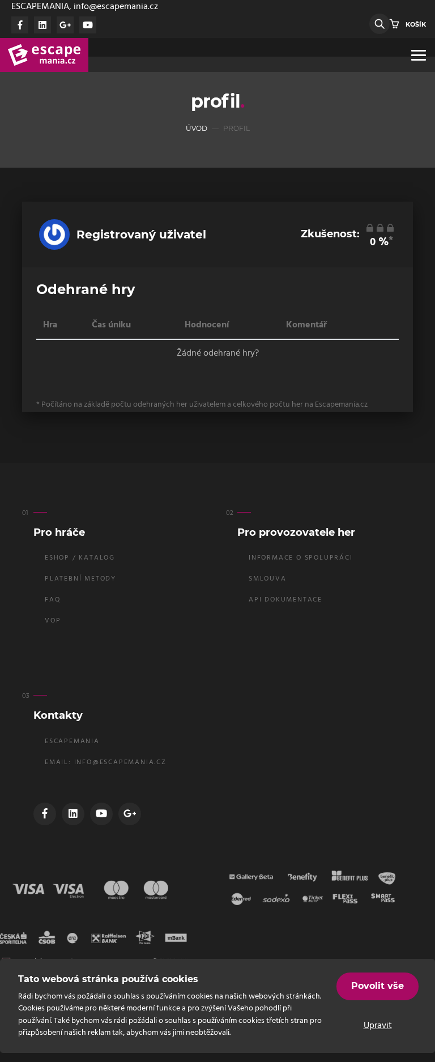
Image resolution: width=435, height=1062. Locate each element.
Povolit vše (377, 985)
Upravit (378, 1025)
